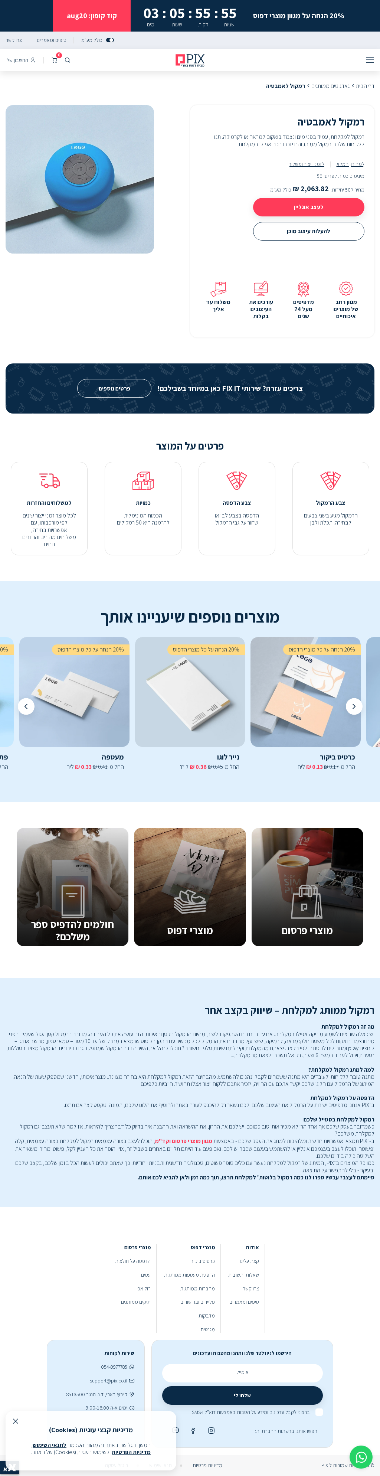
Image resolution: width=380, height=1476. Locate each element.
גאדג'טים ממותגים (330, 85)
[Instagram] (210, 1430)
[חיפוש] (68, 60)
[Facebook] (192, 1430)
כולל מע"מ (91, 40)
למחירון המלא (350, 164)
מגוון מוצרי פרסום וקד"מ (183, 1141)
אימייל (242, 1372)
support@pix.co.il (108, 1381)
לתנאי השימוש (49, 1445)
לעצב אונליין (309, 207)
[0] (54, 60)
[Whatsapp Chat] (361, 1457)
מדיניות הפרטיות (131, 1452)
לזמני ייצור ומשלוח (306, 164)
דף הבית (365, 85)
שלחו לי (242, 1395)
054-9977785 (114, 1367)
